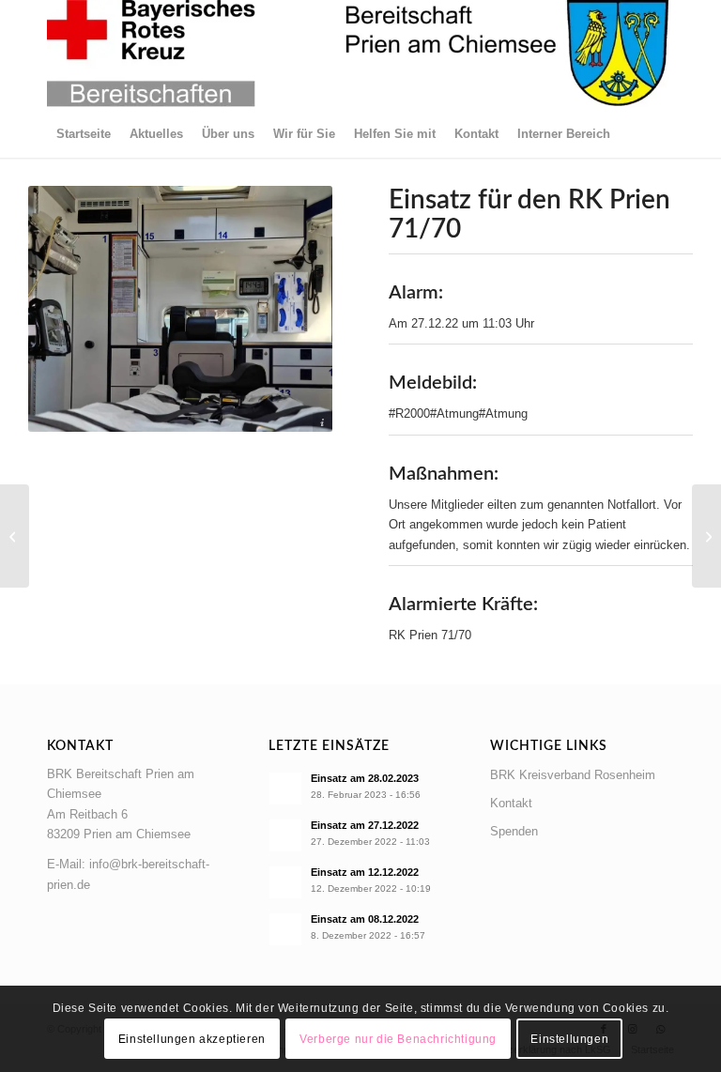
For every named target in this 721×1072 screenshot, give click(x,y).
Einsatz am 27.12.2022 (365, 825)
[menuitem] (83, 134)
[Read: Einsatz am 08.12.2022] (285, 929)
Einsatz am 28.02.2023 (365, 778)
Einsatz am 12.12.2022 (365, 872)
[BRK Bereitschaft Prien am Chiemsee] (358, 55)
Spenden (514, 831)
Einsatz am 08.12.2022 (365, 919)
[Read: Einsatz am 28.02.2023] (285, 788)
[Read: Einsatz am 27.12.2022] (285, 835)
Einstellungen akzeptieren (192, 1039)
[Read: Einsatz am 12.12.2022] (285, 882)
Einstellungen (569, 1039)
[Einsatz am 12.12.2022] (14, 536)
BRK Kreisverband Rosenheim (572, 775)
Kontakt (511, 803)
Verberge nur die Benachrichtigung (398, 1039)
